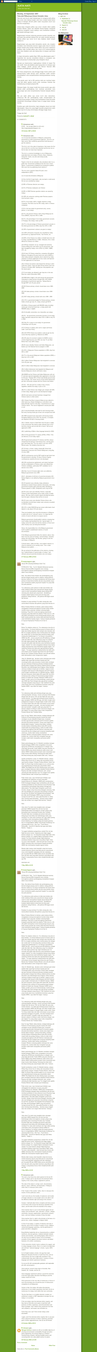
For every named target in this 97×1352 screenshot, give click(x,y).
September (65, 18)
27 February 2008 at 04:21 (29, 557)
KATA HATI (24, 5)
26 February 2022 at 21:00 (29, 1340)
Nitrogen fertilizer (27, 1330)
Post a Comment (22, 1342)
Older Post (52, 1345)
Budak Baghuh (27, 561)
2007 (61, 16)
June (63, 29)
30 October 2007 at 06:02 (29, 131)
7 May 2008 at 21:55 (27, 865)
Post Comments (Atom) (32, 1349)
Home (33, 1345)
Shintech (26, 1328)
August (64, 25)
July (63, 27)
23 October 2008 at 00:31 (29, 1323)
